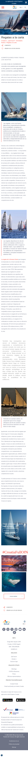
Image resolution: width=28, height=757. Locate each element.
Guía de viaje (14, 666)
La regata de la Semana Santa (9, 264)
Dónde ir (14, 664)
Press (14, 679)
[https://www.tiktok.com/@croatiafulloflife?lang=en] (14, 637)
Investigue (7, 535)
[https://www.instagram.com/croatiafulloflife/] (7, 634)
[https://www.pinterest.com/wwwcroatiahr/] (16, 634)
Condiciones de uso (14, 747)
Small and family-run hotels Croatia (14, 691)
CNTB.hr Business (14, 676)
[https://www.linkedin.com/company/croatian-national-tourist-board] (24, 634)
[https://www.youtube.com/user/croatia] (20, 634)
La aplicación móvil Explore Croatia (14, 2)
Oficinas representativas (14, 681)
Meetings (14, 674)
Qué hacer (14, 661)
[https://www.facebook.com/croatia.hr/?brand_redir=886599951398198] (3, 634)
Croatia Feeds (14, 689)
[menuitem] (8, 705)
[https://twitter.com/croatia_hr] (12, 634)
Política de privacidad (14, 751)
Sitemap (14, 754)
